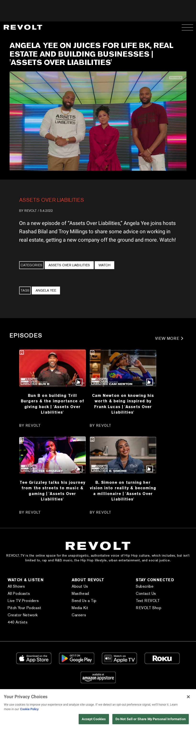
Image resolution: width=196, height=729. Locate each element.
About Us (80, 586)
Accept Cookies (94, 719)
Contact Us (146, 593)
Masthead (80, 593)
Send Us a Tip (84, 600)
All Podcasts (19, 593)
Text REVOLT (148, 600)
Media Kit (80, 607)
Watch (104, 265)
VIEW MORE (167, 338)
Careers (79, 614)
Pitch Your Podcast (24, 607)
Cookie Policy (29, 709)
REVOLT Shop (149, 607)
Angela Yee (46, 290)
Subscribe (144, 586)
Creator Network (23, 614)
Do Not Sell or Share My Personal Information (150, 719)
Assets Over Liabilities (51, 200)
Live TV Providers (23, 600)
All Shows (16, 586)
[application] (98, 121)
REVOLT (30, 210)
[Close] (188, 697)
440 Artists (18, 622)
